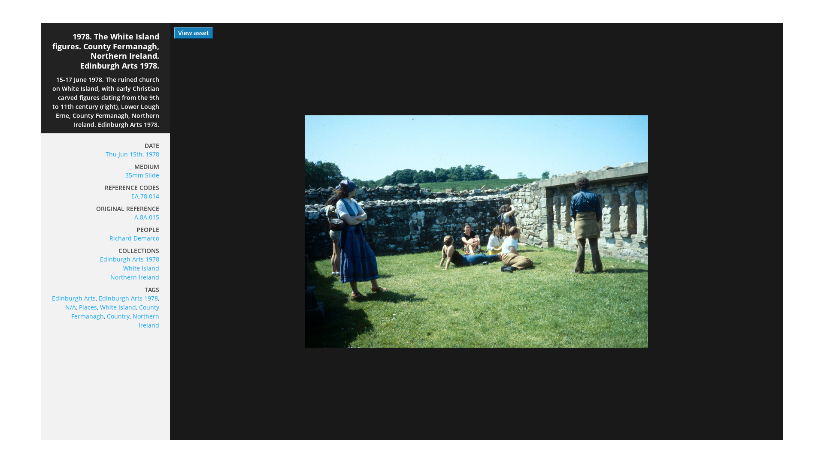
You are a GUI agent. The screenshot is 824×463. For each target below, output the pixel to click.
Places (88, 307)
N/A (70, 307)
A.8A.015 (146, 217)
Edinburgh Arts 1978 (129, 259)
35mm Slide (142, 175)
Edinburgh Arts (74, 298)
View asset (193, 33)
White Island (141, 268)
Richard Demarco (134, 238)
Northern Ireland (134, 277)
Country (118, 316)
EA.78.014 (145, 196)
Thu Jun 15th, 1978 (132, 154)
